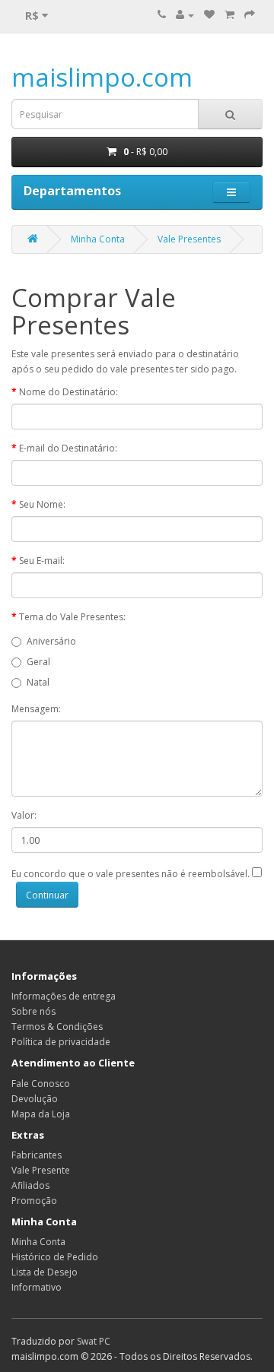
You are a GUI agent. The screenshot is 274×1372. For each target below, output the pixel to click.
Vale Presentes (189, 239)
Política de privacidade (60, 1041)
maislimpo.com (102, 77)
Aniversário (51, 641)
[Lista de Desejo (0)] (209, 14)
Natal (38, 682)
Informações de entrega (63, 996)
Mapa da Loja (40, 1113)
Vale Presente (40, 1170)
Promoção (34, 1200)
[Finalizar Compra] (249, 14)
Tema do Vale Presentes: (72, 616)
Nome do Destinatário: (68, 391)
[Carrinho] (229, 14)
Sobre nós (33, 1011)
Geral (38, 661)
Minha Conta (98, 239)
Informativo (36, 1287)
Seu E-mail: (42, 560)
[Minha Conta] (185, 14)
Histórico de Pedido (54, 1256)
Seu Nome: (42, 504)
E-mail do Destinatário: (68, 448)
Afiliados (30, 1185)
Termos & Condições (57, 1026)
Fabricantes (36, 1155)
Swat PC (93, 1341)
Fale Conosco (40, 1083)
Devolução (34, 1098)
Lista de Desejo (44, 1272)
